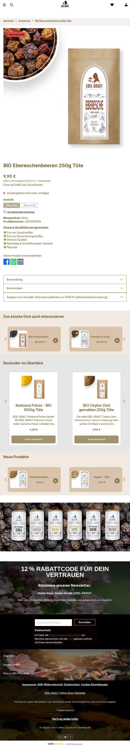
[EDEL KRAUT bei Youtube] (65, 736)
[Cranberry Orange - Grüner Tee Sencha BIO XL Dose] (80, 339)
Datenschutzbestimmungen (65, 635)
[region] (65, 89)
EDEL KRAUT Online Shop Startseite (65, 692)
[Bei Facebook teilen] (6, 261)
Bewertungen (14, 288)
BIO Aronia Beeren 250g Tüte (40, 336)
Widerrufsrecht (53, 684)
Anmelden (85, 622)
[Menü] (4, 4)
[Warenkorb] (118, 4)
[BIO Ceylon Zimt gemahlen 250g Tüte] (96, 387)
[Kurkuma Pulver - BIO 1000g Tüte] (34, 387)
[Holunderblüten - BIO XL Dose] (18, 479)
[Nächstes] (124, 339)
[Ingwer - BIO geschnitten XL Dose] (80, 479)
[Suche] (11, 5)
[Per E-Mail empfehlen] (20, 261)
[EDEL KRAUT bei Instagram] (59, 736)
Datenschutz (72, 684)
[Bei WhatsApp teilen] (13, 261)
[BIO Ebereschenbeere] (64, 89)
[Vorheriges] (5, 339)
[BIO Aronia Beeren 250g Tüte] (18, 339)
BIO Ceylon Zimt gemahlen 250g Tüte (96, 407)
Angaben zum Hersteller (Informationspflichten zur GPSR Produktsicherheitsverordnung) (57, 297)
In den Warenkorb (55, 340)
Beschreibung (15, 279)
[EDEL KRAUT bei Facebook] (70, 736)
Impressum (29, 684)
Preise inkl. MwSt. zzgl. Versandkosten (23, 184)
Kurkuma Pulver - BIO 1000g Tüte (34, 407)
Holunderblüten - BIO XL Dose (40, 477)
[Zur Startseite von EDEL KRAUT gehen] (65, 4)
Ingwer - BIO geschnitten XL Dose (101, 477)
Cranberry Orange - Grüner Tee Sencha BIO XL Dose (101, 336)
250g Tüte (13, 206)
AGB (70, 638)
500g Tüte (31, 206)
